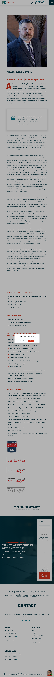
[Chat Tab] (27, 338)
